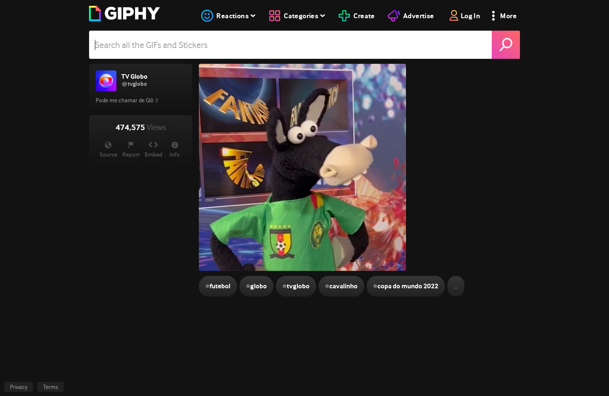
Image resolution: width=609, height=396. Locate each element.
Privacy (18, 387)
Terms (50, 387)
